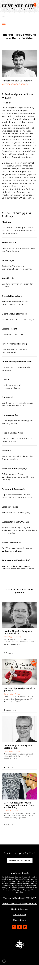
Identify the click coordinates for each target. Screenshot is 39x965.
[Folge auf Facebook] (19, 927)
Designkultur (9, 694)
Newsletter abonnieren (19, 860)
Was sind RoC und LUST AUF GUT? (19, 898)
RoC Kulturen (19, 914)
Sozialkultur (8, 811)
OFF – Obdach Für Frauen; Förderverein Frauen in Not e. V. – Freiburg (19, 805)
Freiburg (18, 637)
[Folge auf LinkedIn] (25, 927)
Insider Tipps (8, 637)
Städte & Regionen (19, 909)
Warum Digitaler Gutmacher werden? (19, 903)
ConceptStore (19, 920)
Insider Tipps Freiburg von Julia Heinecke (18, 632)
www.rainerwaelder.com (15, 84)
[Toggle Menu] (4, 24)
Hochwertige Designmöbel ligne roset (19, 689)
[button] (4, 961)
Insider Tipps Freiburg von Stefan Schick (18, 746)
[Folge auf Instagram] (14, 927)
